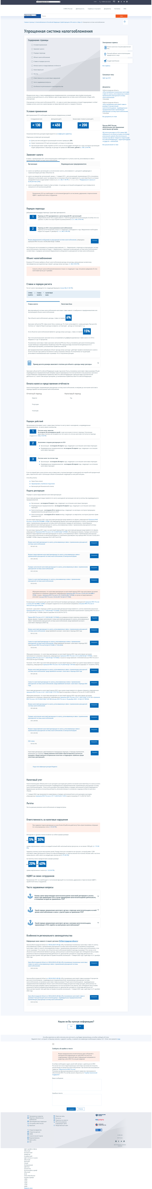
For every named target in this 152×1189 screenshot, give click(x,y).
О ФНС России (68, 9)
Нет (71, 1026)
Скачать (94, 240)
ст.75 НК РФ (64, 855)
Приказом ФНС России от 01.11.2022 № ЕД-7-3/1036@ (43, 610)
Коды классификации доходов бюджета (45, 767)
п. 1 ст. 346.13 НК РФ (63, 231)
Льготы (36, 74)
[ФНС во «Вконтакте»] (118, 1)
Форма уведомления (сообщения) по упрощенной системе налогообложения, (52, 240)
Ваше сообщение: (57, 1078)
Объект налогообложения (42, 57)
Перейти (94, 618)
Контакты (117, 9)
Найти (121, 16)
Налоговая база (66, 304)
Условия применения (40, 45)
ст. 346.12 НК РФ (85, 147)
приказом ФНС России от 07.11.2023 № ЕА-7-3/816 (51, 796)
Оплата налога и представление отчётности (47, 66)
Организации (32, 164)
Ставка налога (33, 304)
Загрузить (94, 543)
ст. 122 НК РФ (50, 870)
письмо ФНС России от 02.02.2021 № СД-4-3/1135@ (55, 597)
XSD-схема (31, 741)
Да (80, 1026)
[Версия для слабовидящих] (95, 2)
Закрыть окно (28, 1188)
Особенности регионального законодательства (48, 86)
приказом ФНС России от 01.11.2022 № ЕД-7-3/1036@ (43, 658)
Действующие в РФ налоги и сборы (71, 22)
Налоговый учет (39, 70)
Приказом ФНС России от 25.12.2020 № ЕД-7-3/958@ (52, 532)
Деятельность (80, 9)
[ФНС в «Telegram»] (124, 1)
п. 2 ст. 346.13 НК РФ (77, 219)
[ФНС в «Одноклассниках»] (121, 1)
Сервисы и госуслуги (94, 9)
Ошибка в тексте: (57, 1093)
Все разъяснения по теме (110, 145)
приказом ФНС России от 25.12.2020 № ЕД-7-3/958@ (58, 595)
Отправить (71, 1109)
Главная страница (29, 22)
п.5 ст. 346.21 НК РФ (40, 436)
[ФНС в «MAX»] (126, 1)
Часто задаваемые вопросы (42, 82)
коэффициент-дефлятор (64, 134)
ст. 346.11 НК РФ (63, 180)
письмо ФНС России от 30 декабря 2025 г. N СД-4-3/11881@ (70, 699)
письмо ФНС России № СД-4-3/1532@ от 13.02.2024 (47, 645)
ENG (125, 9)
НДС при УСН (107, 78)
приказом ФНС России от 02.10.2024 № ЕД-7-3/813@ (59, 664)
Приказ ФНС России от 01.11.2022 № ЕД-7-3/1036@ (43, 617)
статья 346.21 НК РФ (66, 288)
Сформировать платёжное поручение (43, 484)
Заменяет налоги (39, 49)
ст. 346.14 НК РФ (74, 264)
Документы (107, 9)
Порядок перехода (39, 53)
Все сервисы (106, 66)
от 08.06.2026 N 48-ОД (53, 978)
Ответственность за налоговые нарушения (47, 78)
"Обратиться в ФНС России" (67, 1069)
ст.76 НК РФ (52, 827)
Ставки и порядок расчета (42, 61)
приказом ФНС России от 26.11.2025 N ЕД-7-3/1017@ (43, 692)
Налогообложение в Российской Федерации (48, 22)
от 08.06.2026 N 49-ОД (53, 945)
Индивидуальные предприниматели (73, 164)
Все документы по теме (110, 116)
